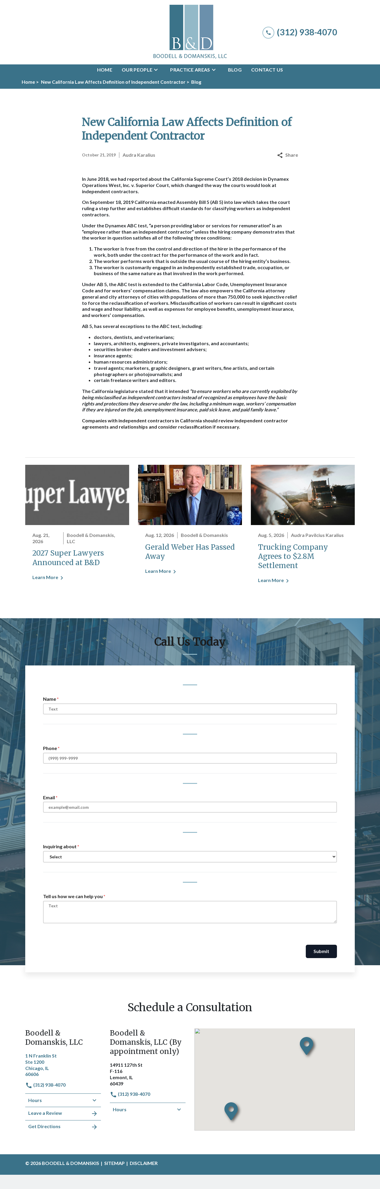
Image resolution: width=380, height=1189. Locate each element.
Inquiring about (60, 846)
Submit (321, 951)
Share (291, 155)
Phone (50, 748)
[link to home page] (190, 32)
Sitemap (114, 1163)
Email (49, 797)
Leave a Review (45, 1113)
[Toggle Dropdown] (157, 69)
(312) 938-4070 (49, 1084)
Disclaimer (144, 1163)
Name (49, 699)
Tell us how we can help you (73, 896)
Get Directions (44, 1126)
